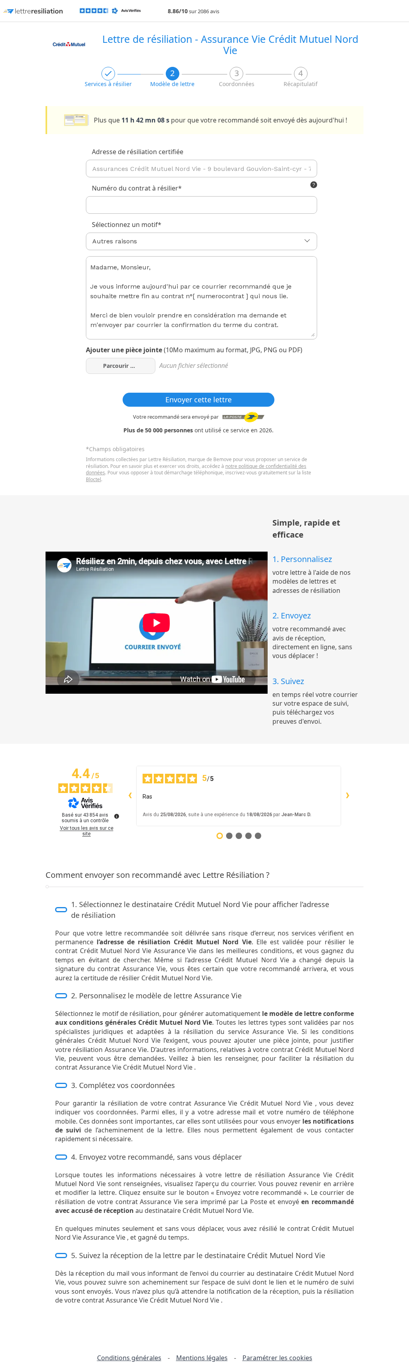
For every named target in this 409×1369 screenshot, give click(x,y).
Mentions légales (202, 1357)
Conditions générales (129, 1357)
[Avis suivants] (347, 795)
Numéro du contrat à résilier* (137, 188)
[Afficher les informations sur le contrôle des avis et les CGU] (116, 816)
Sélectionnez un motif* (126, 224)
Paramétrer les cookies (277, 1357)
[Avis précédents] (129, 795)
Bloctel (93, 479)
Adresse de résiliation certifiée (137, 151)
